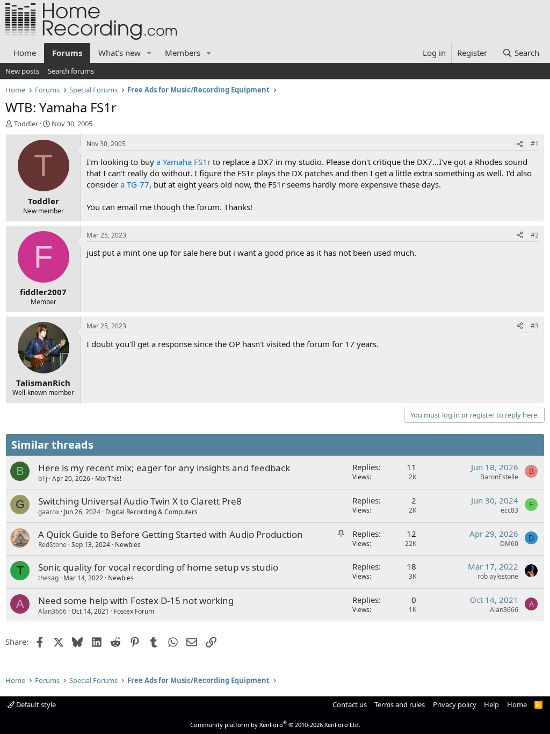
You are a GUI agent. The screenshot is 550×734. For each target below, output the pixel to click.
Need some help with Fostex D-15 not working (136, 600)
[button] (149, 53)
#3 (535, 325)
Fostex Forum (134, 611)
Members (182, 52)
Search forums (71, 71)
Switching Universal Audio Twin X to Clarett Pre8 (140, 501)
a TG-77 (134, 184)
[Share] (520, 144)
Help (491, 704)
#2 (535, 235)
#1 (535, 143)
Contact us (349, 704)
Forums (67, 52)
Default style (35, 704)
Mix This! (108, 478)
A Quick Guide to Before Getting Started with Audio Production (170, 534)
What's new (119, 52)
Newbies (128, 544)
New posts (22, 71)
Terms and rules (399, 704)
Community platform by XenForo (275, 725)
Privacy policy (454, 704)
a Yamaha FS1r (183, 161)
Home (24, 52)
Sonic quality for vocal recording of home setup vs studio (158, 567)
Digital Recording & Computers (151, 511)
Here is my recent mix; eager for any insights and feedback (164, 468)
